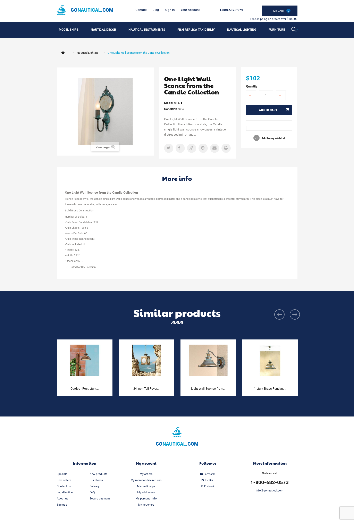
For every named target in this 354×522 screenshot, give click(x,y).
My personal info (146, 498)
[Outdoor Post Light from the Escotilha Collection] (84, 360)
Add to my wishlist (273, 138)
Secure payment (100, 498)
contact (141, 10)
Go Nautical (269, 473)
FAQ (92, 492)
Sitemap (62, 504)
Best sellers (64, 480)
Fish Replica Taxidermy (196, 30)
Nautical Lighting (241, 30)
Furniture (277, 30)
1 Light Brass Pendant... (270, 388)
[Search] (294, 30)
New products (98, 473)
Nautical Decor (103, 30)
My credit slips (146, 486)
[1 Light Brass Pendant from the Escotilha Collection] (270, 360)
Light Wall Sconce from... (208, 388)
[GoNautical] (85, 10)
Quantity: (252, 86)
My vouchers (146, 504)
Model (168, 103)
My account (146, 463)
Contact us (64, 486)
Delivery (94, 486)
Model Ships (68, 30)
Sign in (170, 10)
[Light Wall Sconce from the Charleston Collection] (208, 360)
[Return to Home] (64, 52)
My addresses (146, 492)
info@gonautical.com (269, 490)
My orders (146, 473)
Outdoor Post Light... (84, 388)
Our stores (96, 480)
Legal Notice (65, 492)
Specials (62, 473)
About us (62, 498)
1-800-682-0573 (231, 10)
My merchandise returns (146, 480)
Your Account (190, 10)
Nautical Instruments (146, 30)
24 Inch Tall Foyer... (146, 388)
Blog (155, 10)
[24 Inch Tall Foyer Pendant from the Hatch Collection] (146, 360)
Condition (170, 109)
